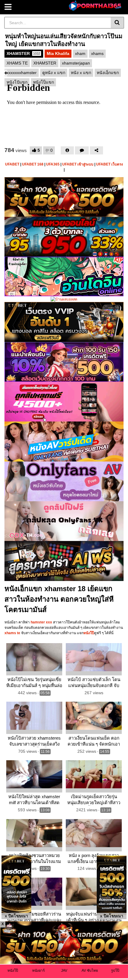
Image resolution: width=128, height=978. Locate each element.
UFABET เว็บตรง (109, 164)
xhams (97, 53)
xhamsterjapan (76, 63)
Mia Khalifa (58, 53)
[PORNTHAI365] (95, 6)
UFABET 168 (32, 164)
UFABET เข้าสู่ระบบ (77, 164)
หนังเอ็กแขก (108, 72)
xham (80, 53)
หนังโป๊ (88, 633)
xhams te (12, 633)
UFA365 (53, 164)
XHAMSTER (23, 53)
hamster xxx (41, 622)
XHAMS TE (17, 63)
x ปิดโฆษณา (16, 915)
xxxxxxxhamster (22, 72)
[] (117, 23)
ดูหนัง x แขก (53, 72)
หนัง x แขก (81, 72)
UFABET (12, 164)
